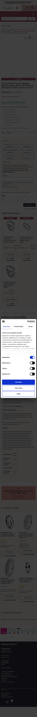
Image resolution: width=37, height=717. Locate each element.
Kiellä (18, 394)
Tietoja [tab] (30, 326)
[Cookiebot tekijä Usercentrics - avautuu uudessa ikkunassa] (27, 321)
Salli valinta (18, 388)
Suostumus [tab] (6, 326)
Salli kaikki (18, 382)
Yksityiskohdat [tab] (18, 326)
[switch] (32, 362)
